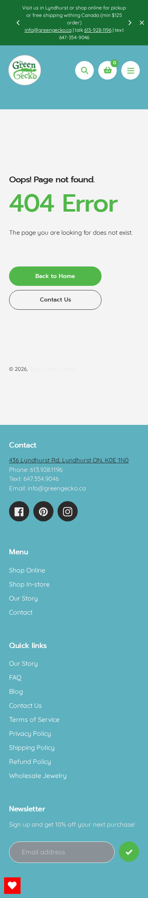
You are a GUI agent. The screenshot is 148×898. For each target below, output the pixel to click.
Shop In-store (29, 584)
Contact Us (25, 705)
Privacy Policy (30, 733)
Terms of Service (34, 719)
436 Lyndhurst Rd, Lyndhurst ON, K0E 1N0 (69, 460)
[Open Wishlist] (12, 885)
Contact (20, 612)
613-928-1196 (97, 30)
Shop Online (27, 570)
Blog (16, 691)
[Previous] (18, 23)
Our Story (23, 598)
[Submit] (129, 851)
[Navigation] (130, 70)
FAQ (15, 677)
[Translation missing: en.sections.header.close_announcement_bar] (142, 23)
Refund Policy (30, 761)
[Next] (129, 23)
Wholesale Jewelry (38, 775)
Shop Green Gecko (53, 368)
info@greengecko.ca (48, 30)
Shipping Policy (32, 747)
